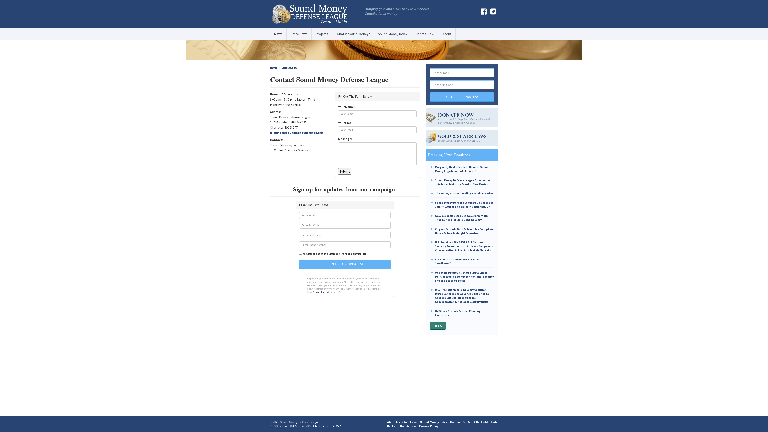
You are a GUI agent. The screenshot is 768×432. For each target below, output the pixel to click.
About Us (393, 422)
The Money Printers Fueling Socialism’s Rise (464, 193)
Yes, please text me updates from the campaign (334, 253)
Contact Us (289, 68)
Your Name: (346, 107)
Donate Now (424, 34)
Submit (345, 171)
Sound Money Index (392, 34)
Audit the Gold (478, 422)
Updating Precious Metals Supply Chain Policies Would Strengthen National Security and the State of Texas (464, 276)
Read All (438, 325)
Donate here (408, 426)
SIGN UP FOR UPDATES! (345, 264)
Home (273, 68)
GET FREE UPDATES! (462, 96)
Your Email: (346, 123)
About (446, 34)
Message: (345, 139)
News (278, 34)
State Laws (299, 34)
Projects (322, 34)
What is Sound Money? (353, 34)
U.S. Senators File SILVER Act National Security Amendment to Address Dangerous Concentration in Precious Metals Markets (464, 246)
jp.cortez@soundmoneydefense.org (296, 133)
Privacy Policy (320, 292)
